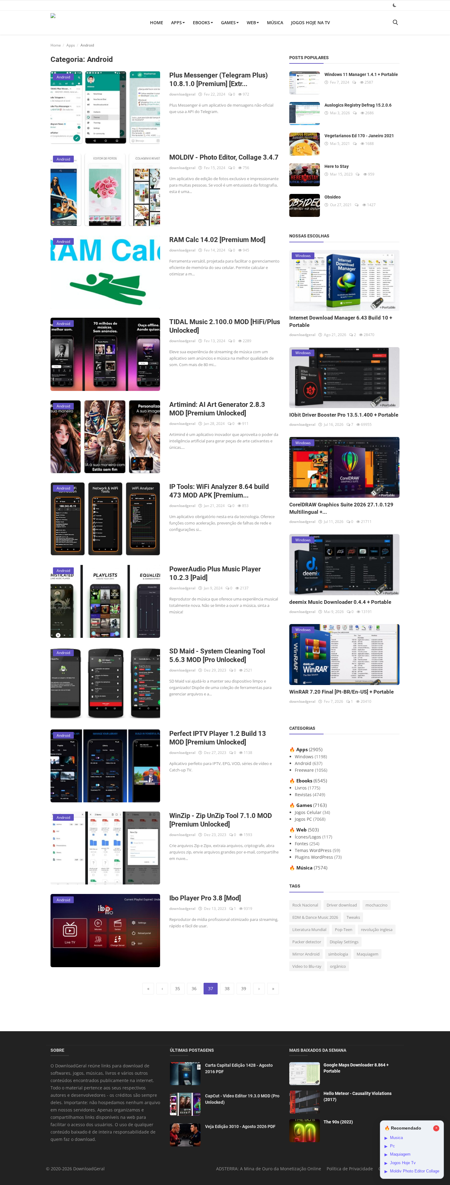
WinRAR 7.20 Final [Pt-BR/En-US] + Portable (341, 692)
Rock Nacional (305, 905)
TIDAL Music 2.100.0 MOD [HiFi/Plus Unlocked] (224, 326)
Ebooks (201, 22)
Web (251, 22)
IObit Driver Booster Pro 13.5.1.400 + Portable (343, 415)
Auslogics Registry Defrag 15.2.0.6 (358, 105)
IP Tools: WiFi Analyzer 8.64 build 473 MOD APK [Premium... (219, 491)
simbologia (338, 954)
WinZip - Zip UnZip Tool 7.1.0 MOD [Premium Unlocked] (220, 820)
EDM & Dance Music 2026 (315, 917)
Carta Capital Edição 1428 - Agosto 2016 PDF (239, 1068)
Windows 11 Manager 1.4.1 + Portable (361, 74)
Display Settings (344, 942)
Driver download (342, 905)
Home (156, 22)
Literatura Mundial (309, 929)
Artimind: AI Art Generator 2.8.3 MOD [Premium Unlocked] (217, 409)
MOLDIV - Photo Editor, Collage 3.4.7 (224, 157)
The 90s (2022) (338, 1121)
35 (177, 988)
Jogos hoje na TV (310, 22)
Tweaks (353, 917)
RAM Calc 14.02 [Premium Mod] (217, 240)
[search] (395, 22)
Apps (176, 22)
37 (210, 988)
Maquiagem (367, 954)
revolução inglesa (376, 929)
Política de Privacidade (350, 1169)
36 (194, 988)
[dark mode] (394, 5)
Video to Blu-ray (306, 966)
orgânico (338, 966)
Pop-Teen (343, 929)
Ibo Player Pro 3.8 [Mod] (205, 898)
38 (227, 988)
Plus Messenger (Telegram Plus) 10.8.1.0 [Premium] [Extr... (218, 79)
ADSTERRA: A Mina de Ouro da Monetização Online (268, 1169)
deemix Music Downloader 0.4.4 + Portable (340, 602)
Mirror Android (306, 954)
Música (275, 22)
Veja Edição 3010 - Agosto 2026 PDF (240, 1126)
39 (243, 988)
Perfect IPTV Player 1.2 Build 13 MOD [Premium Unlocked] (217, 738)
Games (228, 22)
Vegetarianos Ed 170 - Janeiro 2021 (359, 135)
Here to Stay (336, 166)
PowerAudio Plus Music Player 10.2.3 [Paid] (215, 573)
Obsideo (332, 197)
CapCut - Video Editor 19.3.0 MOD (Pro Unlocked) (242, 1099)
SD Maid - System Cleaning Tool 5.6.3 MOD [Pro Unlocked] (217, 655)
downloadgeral (182, 94)
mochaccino (377, 905)
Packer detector (306, 942)
